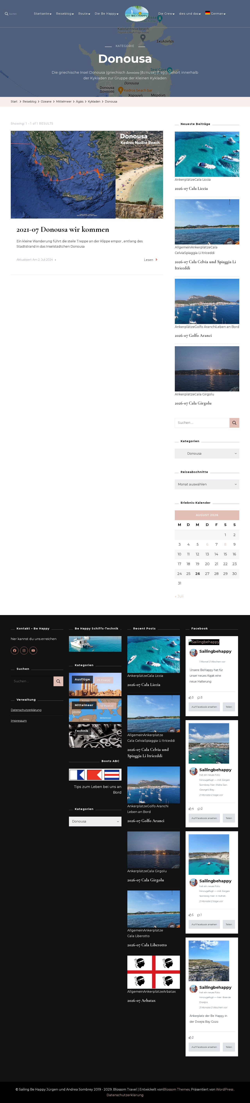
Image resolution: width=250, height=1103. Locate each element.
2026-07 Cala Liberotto (147, 944)
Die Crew (165, 13)
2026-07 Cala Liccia (191, 188)
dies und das (188, 13)
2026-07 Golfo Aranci (193, 335)
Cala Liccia (203, 179)
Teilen (229, 706)
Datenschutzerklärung (26, 710)
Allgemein (183, 247)
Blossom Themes (176, 1089)
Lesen (148, 260)
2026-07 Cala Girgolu (193, 403)
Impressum (19, 720)
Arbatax (169, 991)
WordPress (224, 1089)
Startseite (41, 13)
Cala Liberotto (138, 936)
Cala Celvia (136, 741)
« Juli (179, 596)
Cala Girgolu (204, 394)
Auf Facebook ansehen (204, 706)
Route (83, 13)
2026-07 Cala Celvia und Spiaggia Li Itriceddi (148, 752)
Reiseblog (63, 13)
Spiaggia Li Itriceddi (199, 253)
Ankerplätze (185, 179)
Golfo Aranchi (205, 327)
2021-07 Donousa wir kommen (63, 229)
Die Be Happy (105, 13)
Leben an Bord (227, 327)
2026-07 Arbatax (141, 1000)
